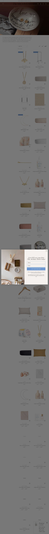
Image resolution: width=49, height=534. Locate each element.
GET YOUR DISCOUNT (36, 268)
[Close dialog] (46, 251)
